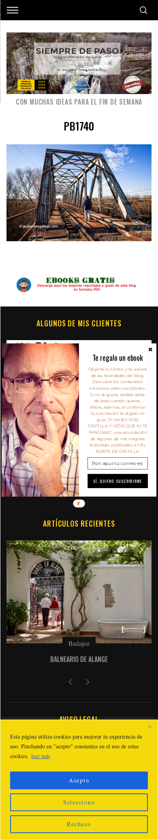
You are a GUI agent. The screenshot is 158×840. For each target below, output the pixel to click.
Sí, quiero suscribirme (117, 481)
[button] (118, 357)
